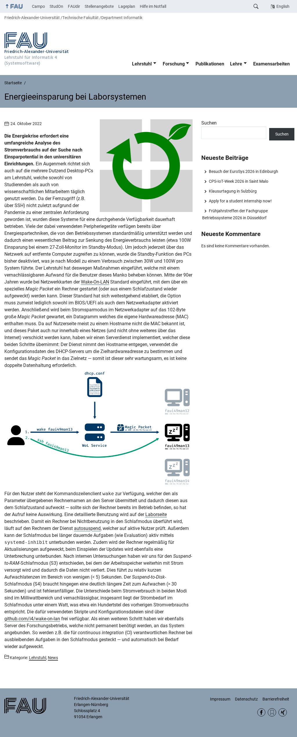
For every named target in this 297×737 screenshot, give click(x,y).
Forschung (174, 64)
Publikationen (209, 64)
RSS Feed (272, 712)
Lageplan (126, 6)
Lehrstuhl (142, 64)
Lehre (236, 64)
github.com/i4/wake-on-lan (32, 618)
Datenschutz (246, 699)
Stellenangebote (99, 6)
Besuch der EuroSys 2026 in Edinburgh (243, 171)
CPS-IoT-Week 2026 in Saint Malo (238, 181)
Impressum (220, 699)
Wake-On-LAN (95, 282)
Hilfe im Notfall (153, 6)
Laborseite (156, 514)
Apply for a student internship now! (240, 201)
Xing (282, 712)
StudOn (56, 6)
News (53, 657)
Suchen (209, 123)
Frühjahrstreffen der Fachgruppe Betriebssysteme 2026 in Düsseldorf (234, 214)
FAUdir (74, 6)
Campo (38, 6)
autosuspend (87, 528)
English (282, 6)
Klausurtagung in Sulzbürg (232, 191)
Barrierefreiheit (275, 699)
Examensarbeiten (271, 64)
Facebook (261, 712)
